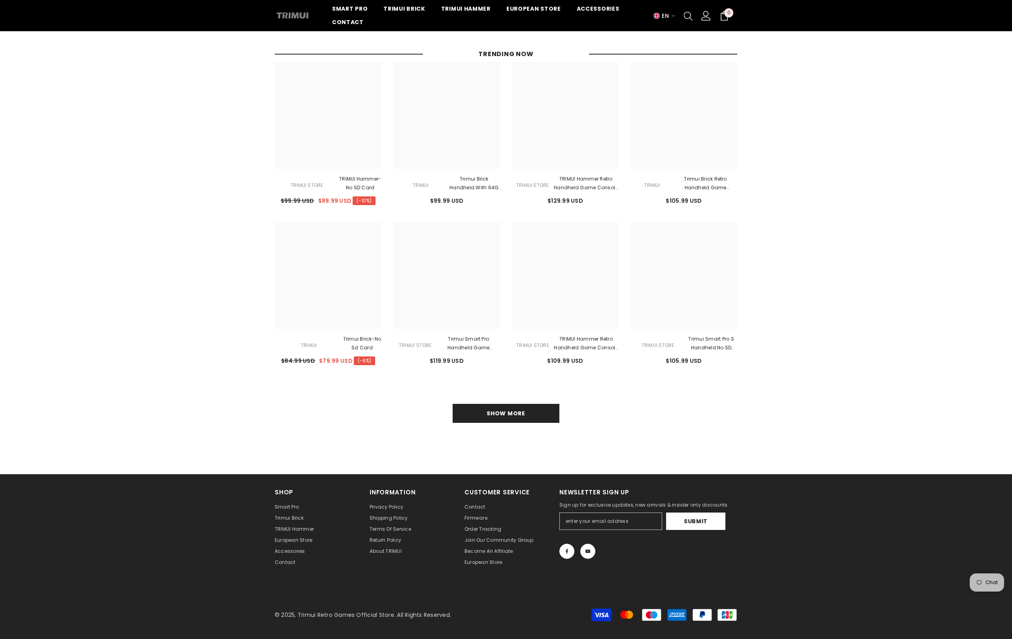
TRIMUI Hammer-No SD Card (360, 183)
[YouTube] (587, 551)
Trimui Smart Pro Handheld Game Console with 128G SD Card (469, 344)
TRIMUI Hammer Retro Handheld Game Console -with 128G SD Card (586, 183)
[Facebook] (566, 551)
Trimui (421, 185)
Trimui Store (307, 185)
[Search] (688, 16)
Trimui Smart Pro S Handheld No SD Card (711, 344)
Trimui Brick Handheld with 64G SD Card (473, 183)
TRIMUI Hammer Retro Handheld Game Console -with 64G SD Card (586, 344)
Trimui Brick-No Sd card (362, 343)
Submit (696, 521)
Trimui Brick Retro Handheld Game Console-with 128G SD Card (705, 183)
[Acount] (706, 16)
